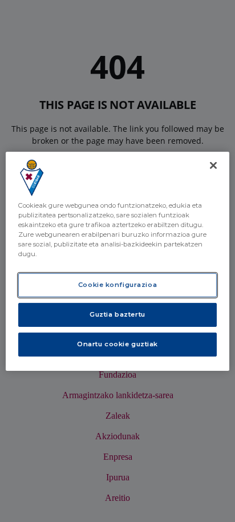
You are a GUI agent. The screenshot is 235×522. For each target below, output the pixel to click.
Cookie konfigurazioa (117, 285)
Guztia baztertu (117, 314)
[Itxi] (213, 164)
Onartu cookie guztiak (117, 344)
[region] (117, 260)
